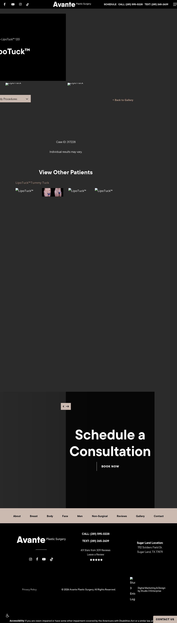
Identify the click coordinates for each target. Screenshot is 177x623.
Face (65, 516)
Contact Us (165, 619)
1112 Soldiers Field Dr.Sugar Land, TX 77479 (150, 547)
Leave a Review (95, 554)
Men (80, 516)
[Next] (67, 406)
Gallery (140, 516)
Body (50, 516)
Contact (159, 516)
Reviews (122, 516)
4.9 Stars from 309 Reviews (95, 550)
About (17, 516)
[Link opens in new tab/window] (30, 558)
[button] (7, 615)
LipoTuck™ (23, 183)
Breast (34, 516)
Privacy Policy (29, 589)
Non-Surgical (100, 516)
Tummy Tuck (40, 183)
